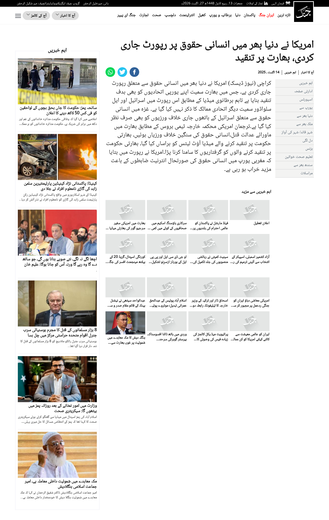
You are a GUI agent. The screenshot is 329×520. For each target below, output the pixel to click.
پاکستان (249, 15)
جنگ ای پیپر (126, 15)
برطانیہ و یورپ (220, 15)
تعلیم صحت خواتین (299, 157)
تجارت (144, 15)
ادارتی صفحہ (303, 91)
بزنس (309, 149)
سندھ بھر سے (303, 165)
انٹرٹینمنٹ (187, 15)
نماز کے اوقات (254, 4)
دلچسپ (170, 15)
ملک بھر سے (304, 124)
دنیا (237, 15)
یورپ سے (306, 108)
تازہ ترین (283, 15)
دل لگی (308, 140)
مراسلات (307, 173)
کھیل (202, 15)
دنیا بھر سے (305, 116)
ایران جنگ (266, 15)
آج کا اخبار (67, 16)
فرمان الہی (277, 4)
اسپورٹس (306, 99)
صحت (156, 15)
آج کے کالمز (38, 16)
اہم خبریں (290, 72)
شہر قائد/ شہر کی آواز (297, 132)
